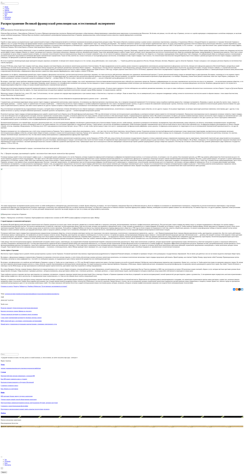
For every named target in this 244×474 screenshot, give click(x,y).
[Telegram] (242, 289)
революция (52, 294)
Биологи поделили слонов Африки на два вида (16, 311)
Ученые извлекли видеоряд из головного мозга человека (19, 314)
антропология (9, 294)
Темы (3, 364)
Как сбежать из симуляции (9, 389)
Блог (6, 13)
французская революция (40, 294)
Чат (6, 15)
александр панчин (20, 368)
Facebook (7, 19)
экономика (29, 294)
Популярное (8, 12)
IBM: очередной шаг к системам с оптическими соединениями (21, 321)
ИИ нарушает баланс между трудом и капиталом (17, 396)
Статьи (7, 8)
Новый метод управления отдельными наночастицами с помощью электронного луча (29, 324)
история (16, 294)
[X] (239, 289)
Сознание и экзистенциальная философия (14, 406)
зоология (33, 368)
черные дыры (5, 368)
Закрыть (4, 472)
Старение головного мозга (9, 385)
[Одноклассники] (237, 289)
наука (57, 294)
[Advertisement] (58, 340)
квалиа (12, 368)
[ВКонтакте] (234, 289)
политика (22, 294)
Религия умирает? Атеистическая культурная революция (19, 308)
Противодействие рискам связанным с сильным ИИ (18, 376)
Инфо (6, 7)
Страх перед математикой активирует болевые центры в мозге (21, 317)
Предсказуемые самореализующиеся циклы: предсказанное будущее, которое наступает (29, 403)
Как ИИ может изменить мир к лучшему (14, 379)
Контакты (8, 17)
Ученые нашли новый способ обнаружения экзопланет (19, 399)
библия (38, 368)
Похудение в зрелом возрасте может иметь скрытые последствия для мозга (25, 409)
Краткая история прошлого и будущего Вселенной (17, 382)
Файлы (7, 10)
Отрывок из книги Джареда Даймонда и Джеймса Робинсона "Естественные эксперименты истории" (34, 286)
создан (28, 368)
